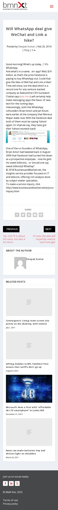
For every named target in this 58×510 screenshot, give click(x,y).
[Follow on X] (17, 483)
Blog (26, 50)
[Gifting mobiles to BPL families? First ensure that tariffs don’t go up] (29, 345)
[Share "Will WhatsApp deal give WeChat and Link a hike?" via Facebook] (17, 215)
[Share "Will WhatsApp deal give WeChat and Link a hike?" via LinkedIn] (29, 215)
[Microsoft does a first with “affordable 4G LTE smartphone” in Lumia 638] (29, 389)
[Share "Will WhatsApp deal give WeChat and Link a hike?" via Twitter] (23, 215)
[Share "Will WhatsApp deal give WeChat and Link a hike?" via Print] (41, 215)
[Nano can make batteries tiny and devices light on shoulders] (29, 432)
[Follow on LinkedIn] (11, 483)
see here (25, 96)
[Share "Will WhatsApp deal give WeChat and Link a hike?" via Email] (35, 215)
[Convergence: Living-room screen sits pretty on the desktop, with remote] (29, 302)
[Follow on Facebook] (5, 483)
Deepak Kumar (26, 46)
